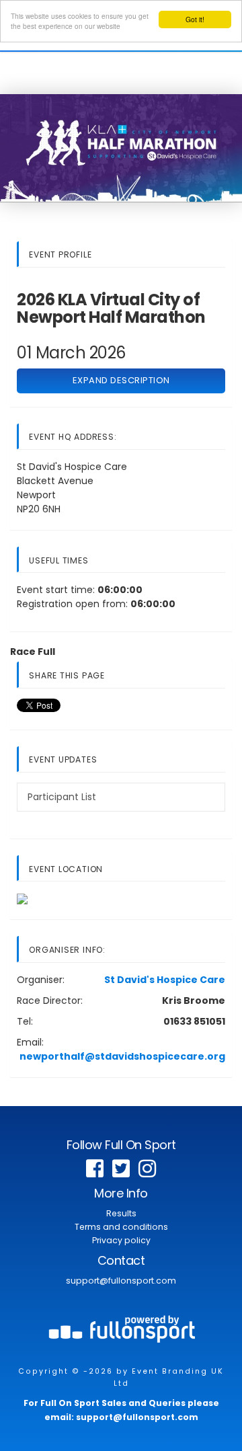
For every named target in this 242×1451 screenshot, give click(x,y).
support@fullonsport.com (121, 1280)
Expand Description (121, 380)
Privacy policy (121, 1240)
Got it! (195, 19)
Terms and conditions (121, 1226)
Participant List (62, 796)
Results (121, 1213)
